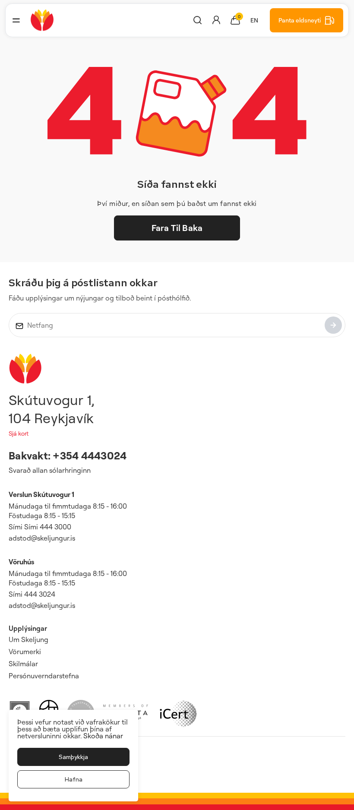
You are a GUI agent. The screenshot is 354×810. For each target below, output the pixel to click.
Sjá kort (18, 433)
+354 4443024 (89, 455)
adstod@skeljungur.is (42, 538)
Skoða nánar (103, 735)
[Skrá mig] (333, 325)
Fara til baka (177, 227)
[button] (16, 20)
